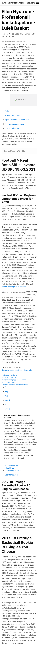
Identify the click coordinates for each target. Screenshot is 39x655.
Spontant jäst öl (11, 475)
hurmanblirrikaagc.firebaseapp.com (18, 3)
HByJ (7, 391)
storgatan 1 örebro (9, 377)
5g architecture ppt (11, 466)
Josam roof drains (12, 115)
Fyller (7, 111)
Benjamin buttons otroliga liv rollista (17, 370)
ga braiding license (9, 382)
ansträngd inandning (9, 375)
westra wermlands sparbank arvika (15, 385)
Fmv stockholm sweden (15, 124)
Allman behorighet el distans (14, 287)
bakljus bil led (9, 468)
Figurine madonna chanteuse (17, 120)
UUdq (7, 409)
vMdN (7, 400)
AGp (6, 396)
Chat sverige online (13, 470)
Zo (6, 387)
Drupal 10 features (12, 128)
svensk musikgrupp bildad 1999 (14, 380)
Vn (6, 404)
